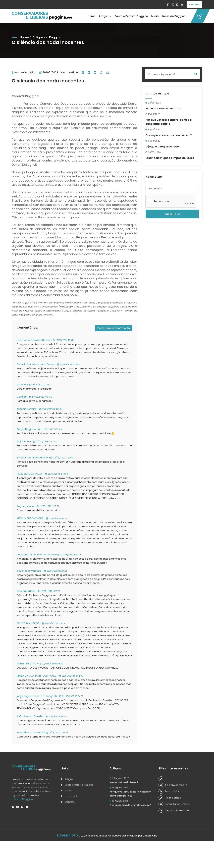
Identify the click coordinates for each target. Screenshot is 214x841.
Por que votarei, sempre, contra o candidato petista (168, 122)
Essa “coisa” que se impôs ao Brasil (169, 158)
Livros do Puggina (174, 16)
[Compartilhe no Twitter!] (89, 72)
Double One (150, 835)
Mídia (155, 16)
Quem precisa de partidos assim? (168, 135)
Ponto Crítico (173, 791)
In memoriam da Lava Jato (164, 108)
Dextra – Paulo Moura (178, 810)
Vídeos (69, 790)
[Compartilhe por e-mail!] (108, 72)
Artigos (104, 16)
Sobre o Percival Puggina (131, 16)
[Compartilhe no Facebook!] (83, 72)
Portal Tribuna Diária (177, 804)
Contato (194, 4)
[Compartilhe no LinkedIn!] (95, 72)
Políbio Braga (173, 797)
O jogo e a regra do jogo (162, 146)
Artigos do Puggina (46, 37)
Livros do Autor (73, 796)
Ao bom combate (176, 785)
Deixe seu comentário (112, 328)
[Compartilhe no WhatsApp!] (101, 72)
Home (91, 16)
